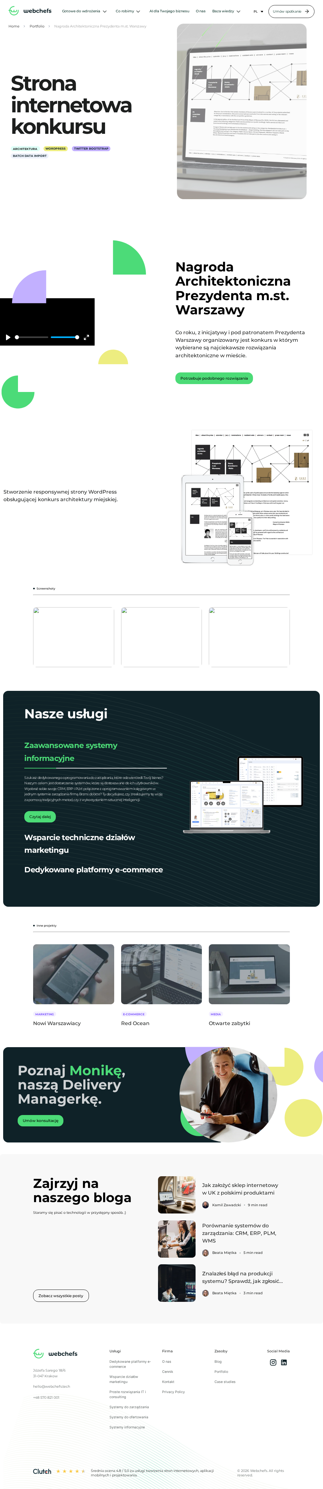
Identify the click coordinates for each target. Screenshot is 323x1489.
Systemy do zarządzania (129, 1407)
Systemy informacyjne (127, 1427)
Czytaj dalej (40, 816)
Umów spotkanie (287, 11)
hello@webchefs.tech (51, 1387)
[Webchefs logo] (55, 1354)
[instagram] (273, 1363)
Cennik (167, 1372)
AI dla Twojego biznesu (169, 11)
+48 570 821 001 (46, 1398)
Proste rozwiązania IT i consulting (127, 1394)
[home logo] (30, 11)
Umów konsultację (40, 1120)
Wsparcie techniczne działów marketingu (79, 844)
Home (14, 26)
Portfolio (37, 26)
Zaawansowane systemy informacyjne (70, 751)
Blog (218, 1362)
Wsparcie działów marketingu (123, 1379)
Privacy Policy (173, 1392)
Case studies (225, 1382)
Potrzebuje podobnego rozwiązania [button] (214, 378)
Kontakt (168, 1382)
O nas (201, 11)
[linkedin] (284, 1363)
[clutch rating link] (42, 1473)
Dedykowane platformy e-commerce (93, 869)
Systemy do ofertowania (128, 1417)
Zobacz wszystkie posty (60, 1295)
